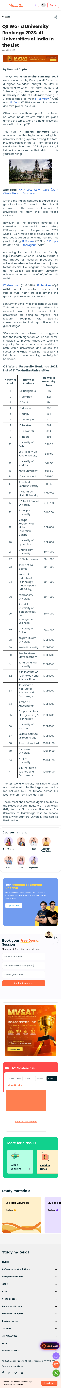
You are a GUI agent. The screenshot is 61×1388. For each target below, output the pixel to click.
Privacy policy (49, 1360)
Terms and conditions (12, 1366)
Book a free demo (23, 983)
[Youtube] (22, 1373)
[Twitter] (15, 1373)
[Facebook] (3, 1373)
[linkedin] (9, 1373)
